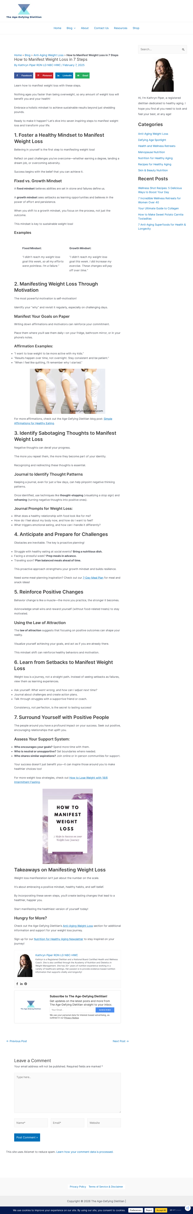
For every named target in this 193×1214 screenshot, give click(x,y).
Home (18, 55)
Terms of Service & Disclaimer (106, 1186)
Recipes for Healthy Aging (154, 164)
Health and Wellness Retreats (156, 146)
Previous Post (16, 1041)
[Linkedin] (21, 984)
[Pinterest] (25, 984)
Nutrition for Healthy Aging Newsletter (58, 939)
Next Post (121, 1041)
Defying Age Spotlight (152, 140)
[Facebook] (17, 984)
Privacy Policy (78, 1186)
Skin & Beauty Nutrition (153, 170)
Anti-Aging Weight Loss (48, 55)
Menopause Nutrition (151, 152)
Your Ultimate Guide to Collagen (158, 208)
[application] (74, 28)
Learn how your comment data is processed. (84, 1151)
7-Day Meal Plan (93, 577)
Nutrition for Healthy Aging (155, 158)
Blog (27, 55)
